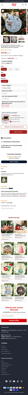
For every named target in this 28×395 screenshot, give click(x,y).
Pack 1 (3, 69)
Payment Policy (4, 366)
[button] (2, 4)
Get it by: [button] (7, 63)
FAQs (2, 361)
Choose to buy (16, 121)
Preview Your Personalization (14, 127)
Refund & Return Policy (6, 365)
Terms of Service (5, 351)
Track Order (4, 372)
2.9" (3, 75)
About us (3, 346)
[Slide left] (1, 39)
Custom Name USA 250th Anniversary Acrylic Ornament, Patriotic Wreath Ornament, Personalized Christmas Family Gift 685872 (20, 298)
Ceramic (4, 81)
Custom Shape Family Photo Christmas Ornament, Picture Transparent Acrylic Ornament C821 (7, 235)
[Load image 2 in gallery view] (14, 39)
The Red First (11, 392)
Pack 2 (10, 69)
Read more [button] (23, 196)
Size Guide (3, 368)
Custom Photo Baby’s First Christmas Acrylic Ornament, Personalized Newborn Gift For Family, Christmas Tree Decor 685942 (7, 298)
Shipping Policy (4, 363)
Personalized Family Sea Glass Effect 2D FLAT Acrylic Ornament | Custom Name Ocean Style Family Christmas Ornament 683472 (20, 276)
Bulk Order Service (5, 374)
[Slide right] (26, 39)
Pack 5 (17, 69)
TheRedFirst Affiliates (6, 353)
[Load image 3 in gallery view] (21, 39)
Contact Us (3, 347)
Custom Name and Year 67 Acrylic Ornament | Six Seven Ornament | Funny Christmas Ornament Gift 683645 (7, 276)
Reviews (3, 370)
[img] (4, 166)
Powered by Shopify (18, 392)
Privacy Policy (4, 349)
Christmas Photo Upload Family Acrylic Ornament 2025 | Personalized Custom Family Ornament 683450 (7, 257)
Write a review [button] (14, 162)
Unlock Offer (14, 320)
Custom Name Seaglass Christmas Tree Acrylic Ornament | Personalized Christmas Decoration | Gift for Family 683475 (20, 257)
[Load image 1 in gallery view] (6, 39)
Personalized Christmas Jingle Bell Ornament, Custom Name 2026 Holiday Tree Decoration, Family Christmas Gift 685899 (20, 235)
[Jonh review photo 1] (4, 180)
